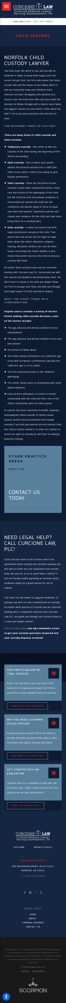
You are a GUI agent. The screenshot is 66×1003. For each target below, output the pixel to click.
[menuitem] (31, 469)
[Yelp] (41, 892)
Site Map (19, 847)
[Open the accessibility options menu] (6, 997)
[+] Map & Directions (33, 876)
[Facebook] (25, 892)
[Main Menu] (6, 6)
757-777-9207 (43, 21)
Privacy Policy (43, 847)
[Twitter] (35, 892)
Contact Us (33, 927)
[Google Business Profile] (30, 892)
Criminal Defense (33, 922)
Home (33, 914)
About (33, 918)
